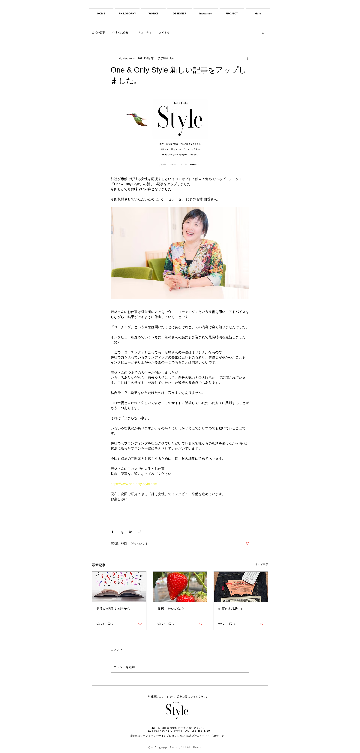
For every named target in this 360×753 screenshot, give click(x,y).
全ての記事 (98, 32)
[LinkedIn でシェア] (131, 532)
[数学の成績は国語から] (119, 587)
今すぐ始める (120, 32)
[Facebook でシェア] (112, 532)
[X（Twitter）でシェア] (121, 532)
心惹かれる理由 (230, 609)
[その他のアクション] (247, 58)
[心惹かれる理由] (241, 587)
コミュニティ (144, 32)
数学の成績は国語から (113, 609)
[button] (263, 32)
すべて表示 (261, 564)
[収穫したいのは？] (180, 587)
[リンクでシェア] (140, 532)
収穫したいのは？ (171, 609)
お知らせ (164, 32)
